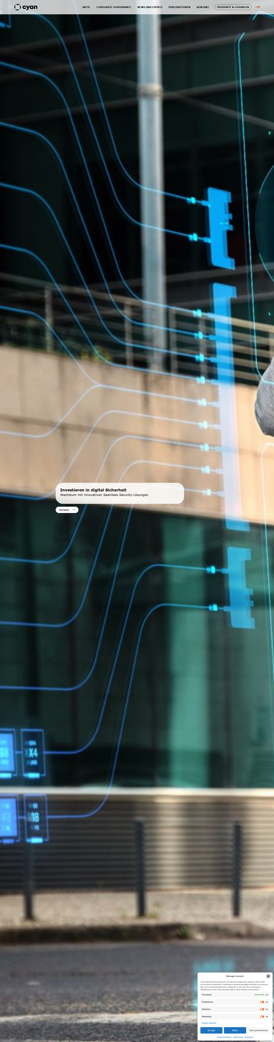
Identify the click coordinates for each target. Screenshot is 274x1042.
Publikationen (179, 7)
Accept (211, 1030)
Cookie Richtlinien (224, 1037)
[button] (268, 976)
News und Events (149, 7)
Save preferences (258, 1030)
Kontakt (203, 7)
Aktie (86, 7)
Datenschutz (238, 1037)
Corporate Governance (113, 7)
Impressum (249, 1037)
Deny (235, 1030)
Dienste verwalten (209, 1023)
